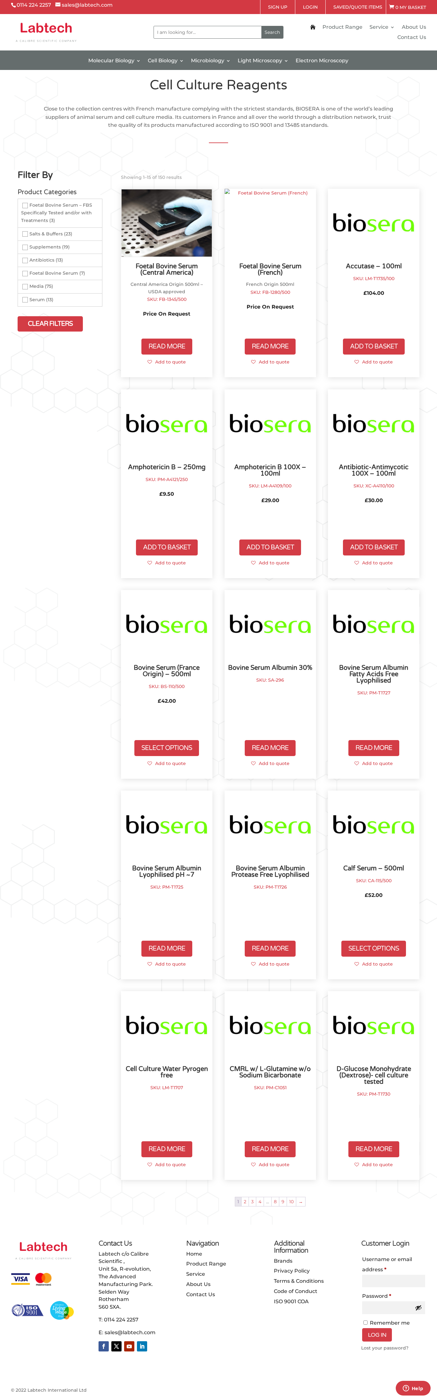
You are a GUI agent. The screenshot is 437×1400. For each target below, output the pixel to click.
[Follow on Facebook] (104, 1346)
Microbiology (207, 61)
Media (36, 286)
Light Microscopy (260, 61)
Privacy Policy (292, 1271)
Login (310, 7)
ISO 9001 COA (291, 1301)
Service (378, 27)
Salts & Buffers (46, 234)
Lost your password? (385, 1348)
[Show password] (418, 1307)
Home (194, 1254)
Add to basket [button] (374, 346)
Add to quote (170, 362)
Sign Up (277, 7)
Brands (283, 1261)
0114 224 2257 (121, 1320)
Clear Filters (50, 324)
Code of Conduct (295, 1291)
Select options (166, 748)
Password (388, 1296)
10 (291, 1202)
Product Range (342, 27)
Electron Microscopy (322, 61)
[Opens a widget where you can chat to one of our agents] (413, 1389)
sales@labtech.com (130, 1332)
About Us (414, 27)
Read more (166, 346)
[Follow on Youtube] (129, 1346)
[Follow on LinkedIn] (142, 1346)
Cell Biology (163, 61)
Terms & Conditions (299, 1281)
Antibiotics (41, 260)
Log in (377, 1334)
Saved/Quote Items (357, 7)
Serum (37, 299)
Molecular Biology (111, 61)
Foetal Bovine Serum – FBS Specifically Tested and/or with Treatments (56, 212)
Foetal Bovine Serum (53, 273)
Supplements (45, 247)
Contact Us (411, 37)
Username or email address (387, 1264)
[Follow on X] (116, 1346)
